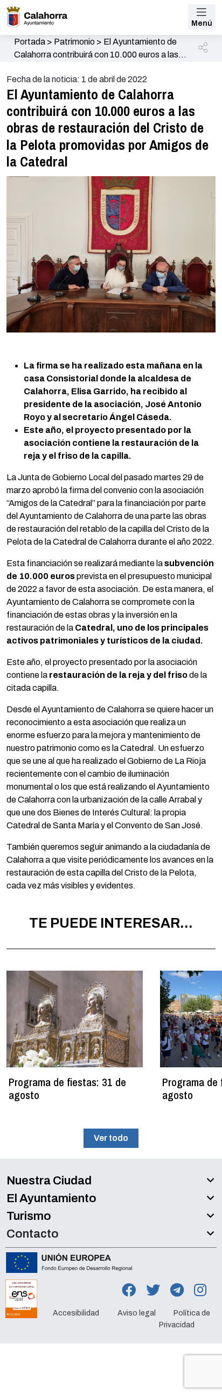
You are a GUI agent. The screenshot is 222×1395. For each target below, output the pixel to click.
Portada (29, 41)
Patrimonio (74, 41)
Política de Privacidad (184, 1318)
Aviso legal (136, 1313)
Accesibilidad (76, 1313)
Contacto (32, 1233)
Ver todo (111, 1138)
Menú (201, 23)
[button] (203, 48)
